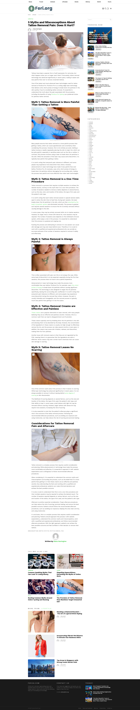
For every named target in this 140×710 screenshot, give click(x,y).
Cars (90, 129)
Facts (109, 1)
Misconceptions (33, 530)
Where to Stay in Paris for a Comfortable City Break (103, 93)
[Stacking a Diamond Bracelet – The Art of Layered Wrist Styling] (41, 622)
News (30, 1)
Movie (90, 158)
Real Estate (92, 168)
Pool (90, 167)
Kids (90, 154)
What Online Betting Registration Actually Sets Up (103, 46)
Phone (90, 165)
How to (91, 152)
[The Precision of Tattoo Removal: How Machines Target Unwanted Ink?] (70, 586)
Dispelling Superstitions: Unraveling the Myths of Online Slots (69, 574)
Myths (42, 530)
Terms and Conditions (87, 708)
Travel (41, 1)
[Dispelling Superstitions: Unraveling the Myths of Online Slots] (70, 561)
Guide (90, 143)
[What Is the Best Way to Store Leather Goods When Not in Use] (91, 86)
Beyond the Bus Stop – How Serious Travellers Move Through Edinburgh (103, 109)
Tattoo (47, 530)
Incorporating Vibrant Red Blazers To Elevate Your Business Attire (70, 636)
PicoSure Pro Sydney (57, 94)
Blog (58, 595)
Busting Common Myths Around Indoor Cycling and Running (40, 599)
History (88, 1)
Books (76, 1)
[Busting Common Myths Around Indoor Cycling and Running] (41, 586)
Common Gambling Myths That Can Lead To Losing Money (40, 573)
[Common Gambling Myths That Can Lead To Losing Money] (41, 561)
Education (91, 133)
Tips (90, 178)
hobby (90, 149)
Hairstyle (91, 145)
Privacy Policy (103, 708)
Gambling (30, 570)
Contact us (109, 708)
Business (91, 127)
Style (90, 176)
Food (90, 141)
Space (90, 173)
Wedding (91, 181)
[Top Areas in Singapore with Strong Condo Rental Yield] (41, 668)
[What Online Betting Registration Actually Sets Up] (91, 47)
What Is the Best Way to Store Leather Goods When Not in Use (102, 86)
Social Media (92, 171)
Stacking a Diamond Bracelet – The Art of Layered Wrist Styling (69, 613)
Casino (58, 570)
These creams (36, 312)
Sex (90, 170)
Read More (98, 49)
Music (90, 161)
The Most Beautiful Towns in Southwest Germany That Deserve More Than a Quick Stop (103, 54)
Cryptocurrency (93, 130)
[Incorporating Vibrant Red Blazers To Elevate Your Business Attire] (41, 646)
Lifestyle (65, 1)
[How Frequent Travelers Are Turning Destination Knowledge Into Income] (100, 35)
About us (96, 708)
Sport (90, 174)
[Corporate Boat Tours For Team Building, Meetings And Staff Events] (91, 71)
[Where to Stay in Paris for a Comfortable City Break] (91, 94)
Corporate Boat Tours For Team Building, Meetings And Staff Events (103, 71)
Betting (91, 123)
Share (30, 34)
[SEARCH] (105, 8)
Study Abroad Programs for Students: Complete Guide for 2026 (103, 101)
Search (110, 19)
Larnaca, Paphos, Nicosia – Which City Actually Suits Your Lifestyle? (103, 63)
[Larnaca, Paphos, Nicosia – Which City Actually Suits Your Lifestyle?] (91, 63)
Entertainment (92, 135)
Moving (91, 160)
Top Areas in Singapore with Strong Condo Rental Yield (67, 661)
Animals (52, 1)
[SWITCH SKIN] (108, 8)
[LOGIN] (103, 8)
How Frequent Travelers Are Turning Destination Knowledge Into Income (101, 687)
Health (90, 146)
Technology (92, 177)
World (99, 1)
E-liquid (91, 132)
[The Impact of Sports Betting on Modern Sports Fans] (91, 79)
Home (90, 151)
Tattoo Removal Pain (57, 530)
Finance (91, 139)
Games (90, 142)
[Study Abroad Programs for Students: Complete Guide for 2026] (91, 101)
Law (90, 155)
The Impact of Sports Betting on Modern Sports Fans (103, 78)
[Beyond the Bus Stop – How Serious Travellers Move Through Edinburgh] (91, 109)
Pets (90, 164)
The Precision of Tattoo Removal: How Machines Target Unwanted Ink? (69, 600)
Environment (92, 136)
